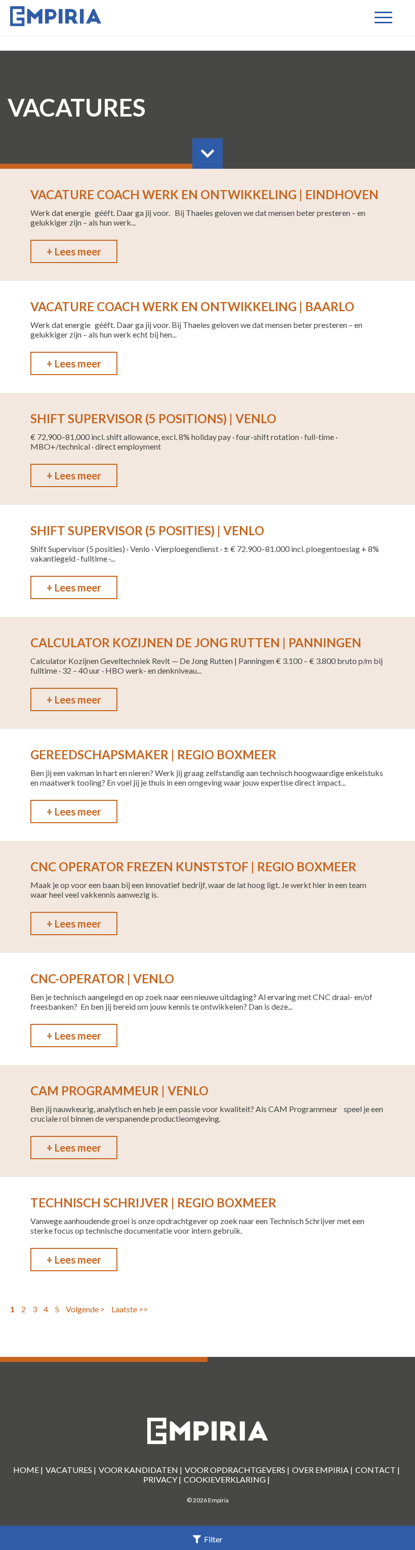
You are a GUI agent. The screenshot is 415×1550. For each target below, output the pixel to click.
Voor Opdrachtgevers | (237, 1469)
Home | (28, 1469)
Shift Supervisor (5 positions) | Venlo (153, 418)
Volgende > (85, 1309)
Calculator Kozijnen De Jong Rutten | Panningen (195, 642)
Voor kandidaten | (140, 1469)
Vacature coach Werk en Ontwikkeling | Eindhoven (204, 194)
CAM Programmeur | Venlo (119, 1090)
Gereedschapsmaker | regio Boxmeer (153, 754)
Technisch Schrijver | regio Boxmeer (153, 1202)
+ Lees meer (74, 251)
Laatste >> (129, 1309)
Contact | (377, 1469)
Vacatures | (71, 1469)
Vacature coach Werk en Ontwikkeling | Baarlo (192, 306)
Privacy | (162, 1479)
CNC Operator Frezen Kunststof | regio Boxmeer (193, 866)
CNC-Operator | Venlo (102, 978)
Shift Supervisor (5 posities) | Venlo (147, 530)
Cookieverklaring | (227, 1479)
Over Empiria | (322, 1469)
